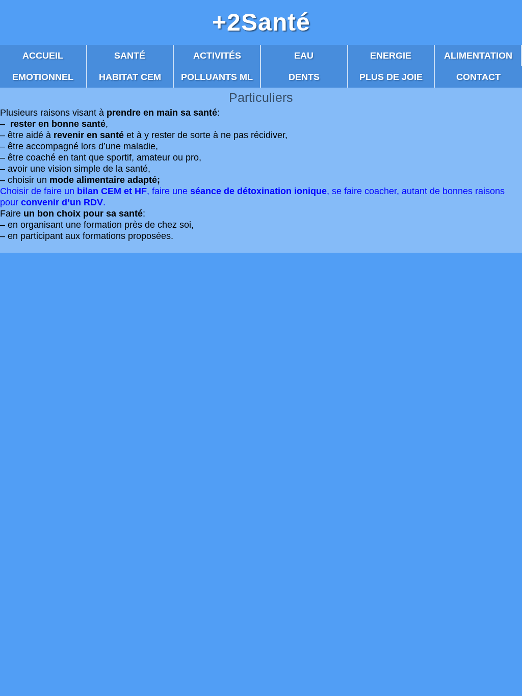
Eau (304, 55)
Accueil (42, 55)
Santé (129, 55)
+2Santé (261, 22)
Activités (217, 55)
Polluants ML (217, 77)
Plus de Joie (391, 77)
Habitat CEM (130, 77)
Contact (478, 77)
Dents (304, 77)
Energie (390, 55)
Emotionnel (42, 77)
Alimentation (478, 55)
